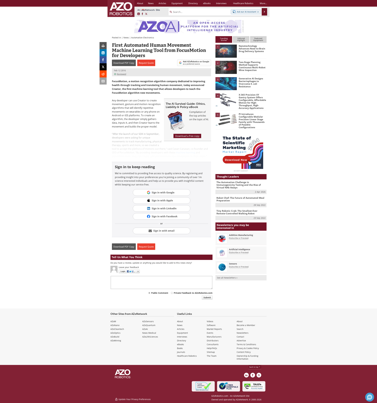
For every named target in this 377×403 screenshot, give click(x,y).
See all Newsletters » (227, 277)
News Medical (149, 332)
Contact (240, 336)
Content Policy (244, 352)
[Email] (103, 81)
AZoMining (115, 340)
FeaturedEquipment (258, 39)
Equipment (182, 332)
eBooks (180, 344)
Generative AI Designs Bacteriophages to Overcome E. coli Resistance (251, 82)
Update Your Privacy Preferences (134, 399)
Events (210, 332)
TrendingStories (224, 39)
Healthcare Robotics (187, 355)
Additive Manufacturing (241, 235)
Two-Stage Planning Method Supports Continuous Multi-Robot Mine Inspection (252, 66)
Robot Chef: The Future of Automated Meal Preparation (240, 199)
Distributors (213, 340)
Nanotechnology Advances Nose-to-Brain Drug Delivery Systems (252, 48)
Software (211, 325)
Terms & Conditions (246, 344)
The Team (211, 355)
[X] (103, 66)
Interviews (182, 336)
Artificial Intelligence (239, 249)
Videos (210, 321)
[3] (226, 83)
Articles (180, 329)
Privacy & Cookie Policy (248, 348)
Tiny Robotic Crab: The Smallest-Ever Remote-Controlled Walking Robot (236, 212)
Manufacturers (214, 336)
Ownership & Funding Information (247, 357)
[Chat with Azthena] (369, 397)
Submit (207, 297)
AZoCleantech (117, 329)
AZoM (113, 321)
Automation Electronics (142, 37)
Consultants (213, 344)
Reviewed (121, 74)
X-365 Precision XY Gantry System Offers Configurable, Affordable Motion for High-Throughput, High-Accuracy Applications (252, 101)
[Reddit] (103, 73)
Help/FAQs (212, 348)
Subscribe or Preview (239, 238)
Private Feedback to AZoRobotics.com (193, 292)
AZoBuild (114, 336)
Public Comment (159, 292)
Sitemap (211, 352)
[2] (226, 67)
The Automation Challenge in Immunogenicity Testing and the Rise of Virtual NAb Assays (238, 185)
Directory (181, 340)
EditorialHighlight (241, 39)
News (126, 37)
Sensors (233, 263)
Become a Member (246, 325)
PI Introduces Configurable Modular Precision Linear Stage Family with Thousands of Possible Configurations (251, 121)
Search (240, 329)
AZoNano (114, 325)
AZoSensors (148, 321)
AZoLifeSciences (150, 336)
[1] (226, 51)
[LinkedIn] (103, 52)
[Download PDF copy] (103, 45)
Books (180, 348)
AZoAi (145, 329)
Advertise (241, 340)
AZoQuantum (148, 325)
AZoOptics (115, 332)
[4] (226, 99)
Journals (181, 352)
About (180, 321)
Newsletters (242, 332)
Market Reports (214, 329)
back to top (254, 367)
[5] (226, 119)
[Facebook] (103, 59)
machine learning (185, 152)
